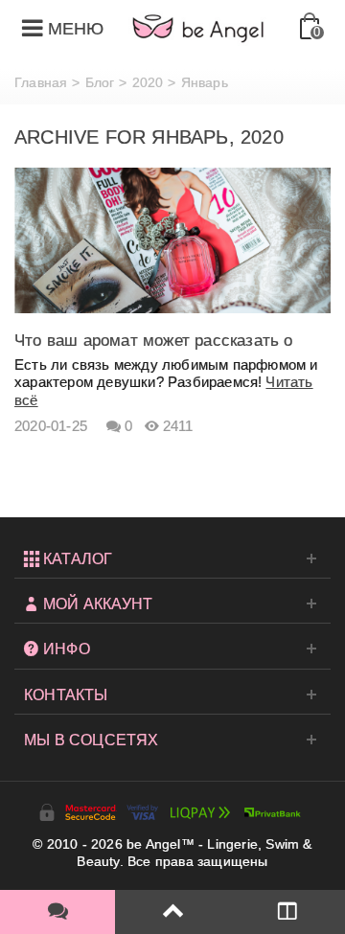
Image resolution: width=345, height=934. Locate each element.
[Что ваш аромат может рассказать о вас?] (172, 239)
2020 (148, 82)
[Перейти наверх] (172, 912)
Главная (40, 82)
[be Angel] (198, 27)
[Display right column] (287, 912)
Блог (100, 82)
